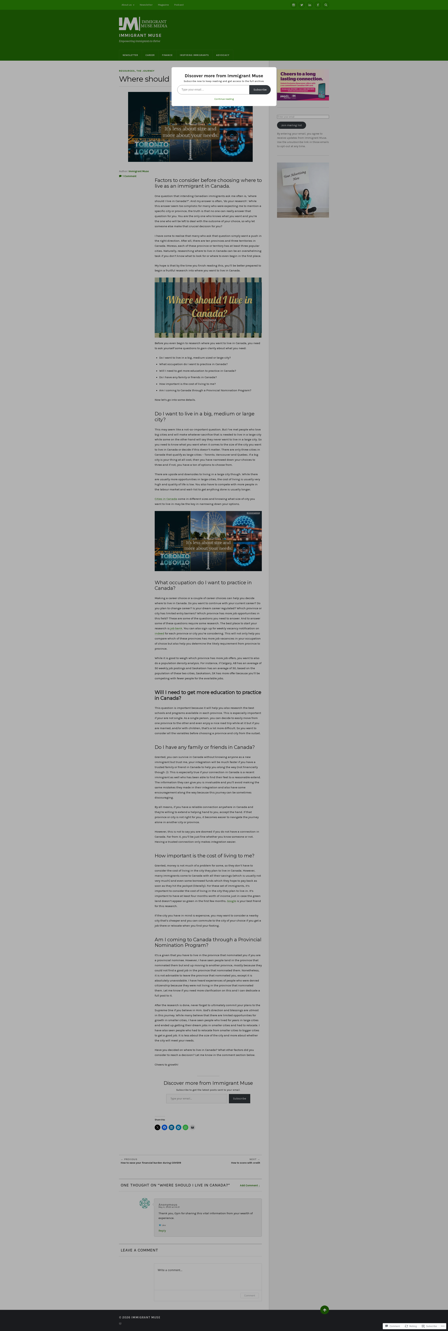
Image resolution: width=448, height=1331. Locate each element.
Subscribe (260, 89)
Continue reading (224, 99)
